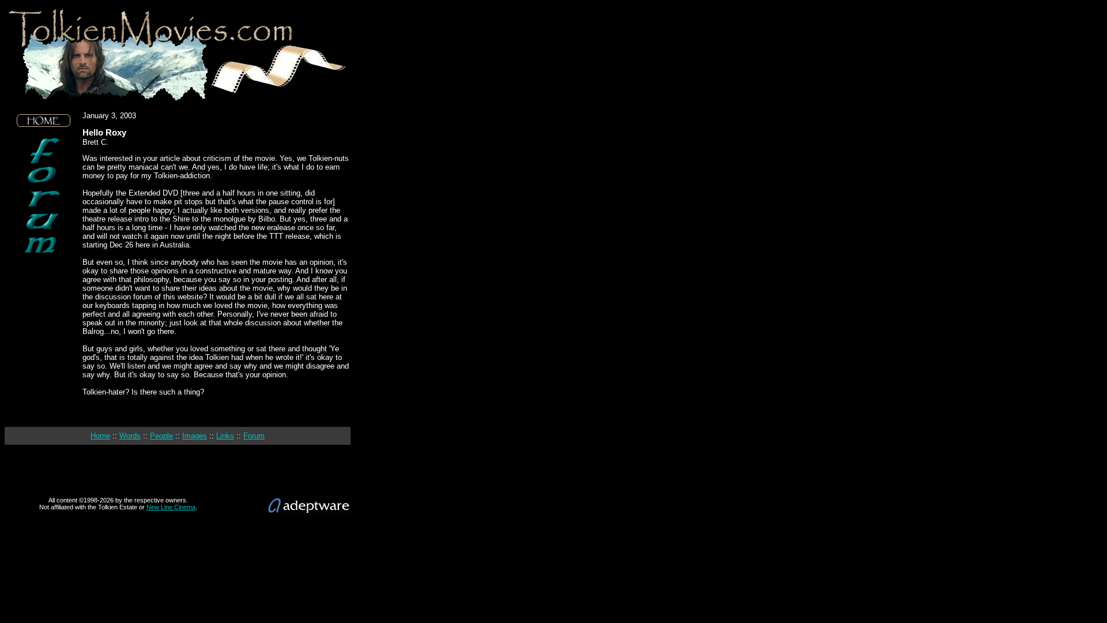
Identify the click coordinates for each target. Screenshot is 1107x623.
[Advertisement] (43, 340)
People (161, 435)
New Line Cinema (170, 507)
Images (194, 435)
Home (100, 435)
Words (130, 435)
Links (225, 435)
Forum (254, 435)
